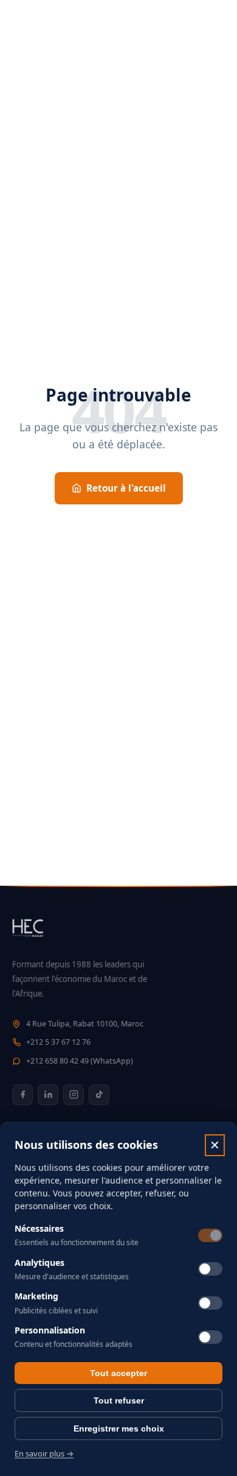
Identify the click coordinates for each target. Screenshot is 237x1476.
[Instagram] (73, 1094)
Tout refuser (119, 1400)
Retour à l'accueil (126, 488)
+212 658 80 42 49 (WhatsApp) (79, 1061)
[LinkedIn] (48, 1094)
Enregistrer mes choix (119, 1428)
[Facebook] (22, 1094)
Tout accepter (118, 1373)
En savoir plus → (44, 1453)
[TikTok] (99, 1094)
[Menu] (213, 24)
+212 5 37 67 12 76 (58, 1042)
